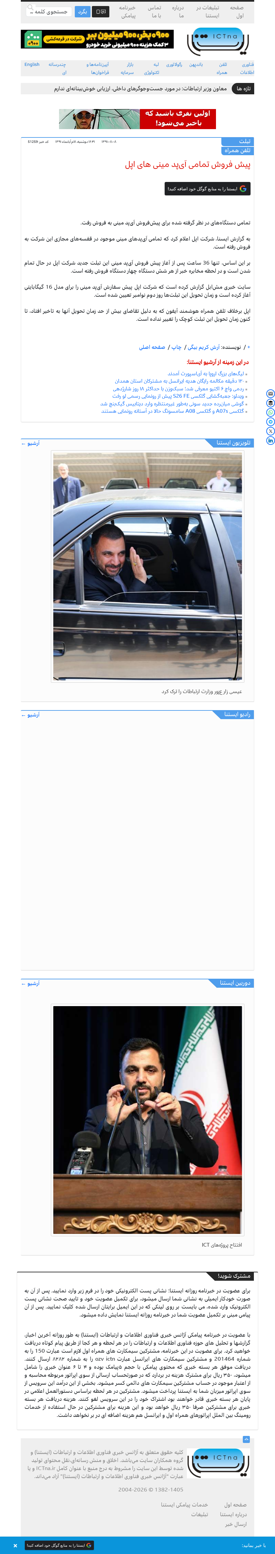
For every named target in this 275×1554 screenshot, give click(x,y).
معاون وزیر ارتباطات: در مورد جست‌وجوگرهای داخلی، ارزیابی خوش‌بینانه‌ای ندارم (140, 88)
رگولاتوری (174, 64)
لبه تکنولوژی (151, 68)
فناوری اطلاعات (247, 68)
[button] (137, 1545)
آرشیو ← (30, 443)
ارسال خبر (236, 1524)
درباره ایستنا (233, 1514)
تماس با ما (154, 11)
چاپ (176, 347)
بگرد (82, 11)
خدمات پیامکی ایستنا (184, 1504)
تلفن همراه (222, 68)
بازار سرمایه (127, 68)
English (32, 64)
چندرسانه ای (57, 68)
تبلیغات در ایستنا (208, 11)
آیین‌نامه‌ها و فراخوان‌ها (98, 68)
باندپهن (196, 64)
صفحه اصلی (152, 347)
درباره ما (178, 11)
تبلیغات (199, 1514)
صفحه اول (237, 11)
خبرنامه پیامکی (127, 11)
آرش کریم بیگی (203, 347)
